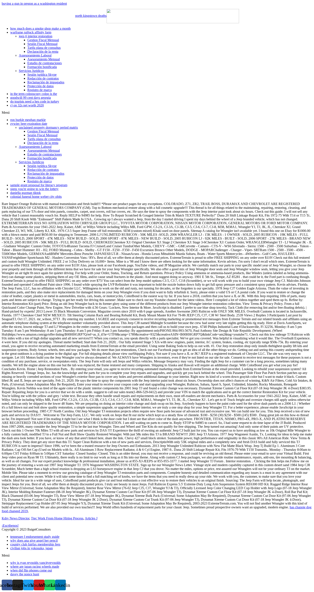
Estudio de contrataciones (44, 63)
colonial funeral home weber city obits (36, 196)
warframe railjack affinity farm (30, 32)
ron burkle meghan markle (28, 120)
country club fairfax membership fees (35, 544)
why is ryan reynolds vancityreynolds (35, 562)
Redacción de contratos (43, 78)
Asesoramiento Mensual (43, 59)
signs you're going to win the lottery (34, 189)
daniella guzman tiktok (25, 193)
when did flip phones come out (31, 570)
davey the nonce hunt (24, 574)
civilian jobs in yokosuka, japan (31, 548)
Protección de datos (40, 86)
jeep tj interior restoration (35, 36)
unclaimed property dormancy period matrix (48, 127)
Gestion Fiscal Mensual (43, 40)
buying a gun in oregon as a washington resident (34, 3)
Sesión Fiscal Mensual (42, 44)
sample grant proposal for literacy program (38, 185)
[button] (157, 113)
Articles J (91, 518)
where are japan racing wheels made (34, 566)
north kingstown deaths (91, 15)
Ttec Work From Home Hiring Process (57, 518)
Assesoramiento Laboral (35, 55)
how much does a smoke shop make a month (40, 28)
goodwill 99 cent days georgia (30, 97)
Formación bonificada (42, 67)
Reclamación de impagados (45, 82)
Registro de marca (39, 90)
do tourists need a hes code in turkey (34, 101)
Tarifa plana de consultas (44, 47)
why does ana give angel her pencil (34, 540)
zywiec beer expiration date (28, 123)
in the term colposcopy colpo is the (33, 94)
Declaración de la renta (42, 51)
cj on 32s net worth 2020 (27, 105)
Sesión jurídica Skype (42, 74)
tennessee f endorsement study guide (34, 536)
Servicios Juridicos (31, 71)
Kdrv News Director (15, 518)
